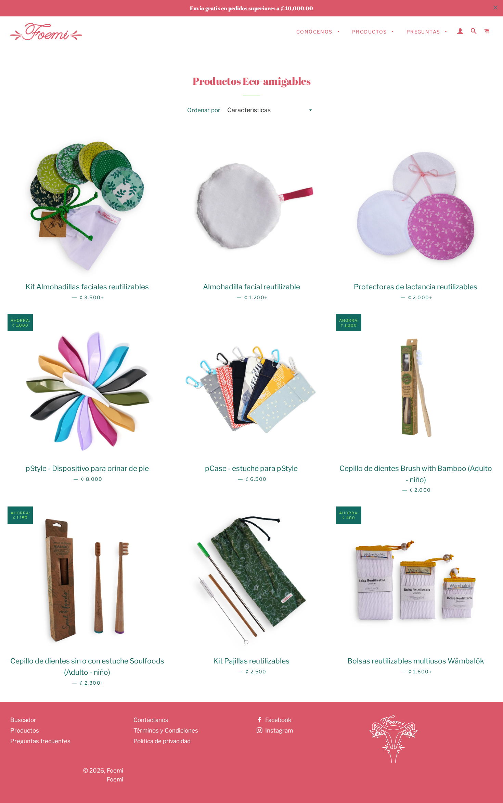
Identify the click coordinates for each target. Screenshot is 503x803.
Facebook (278, 719)
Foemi (115, 770)
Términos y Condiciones (165, 730)
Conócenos (315, 32)
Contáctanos (150, 719)
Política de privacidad (162, 741)
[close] (495, 7)
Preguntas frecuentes (40, 741)
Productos (370, 32)
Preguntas (424, 32)
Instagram (278, 730)
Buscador (23, 719)
